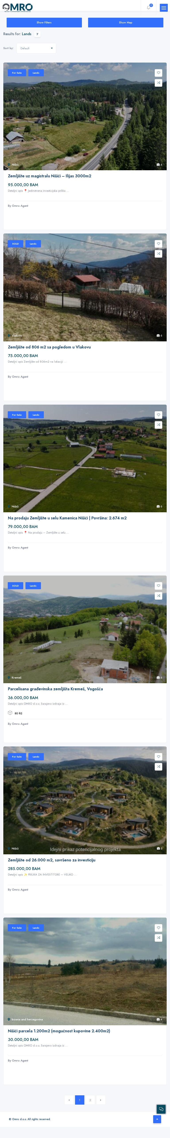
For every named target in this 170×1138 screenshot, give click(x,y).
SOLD (15, 243)
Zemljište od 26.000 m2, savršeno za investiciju (51, 860)
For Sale (17, 73)
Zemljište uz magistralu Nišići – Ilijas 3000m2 (49, 176)
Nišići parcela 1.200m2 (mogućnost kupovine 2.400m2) (59, 1031)
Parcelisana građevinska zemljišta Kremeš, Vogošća (55, 689)
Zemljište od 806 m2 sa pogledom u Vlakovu (49, 347)
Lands (36, 73)
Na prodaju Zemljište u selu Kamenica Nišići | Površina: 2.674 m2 (67, 518)
